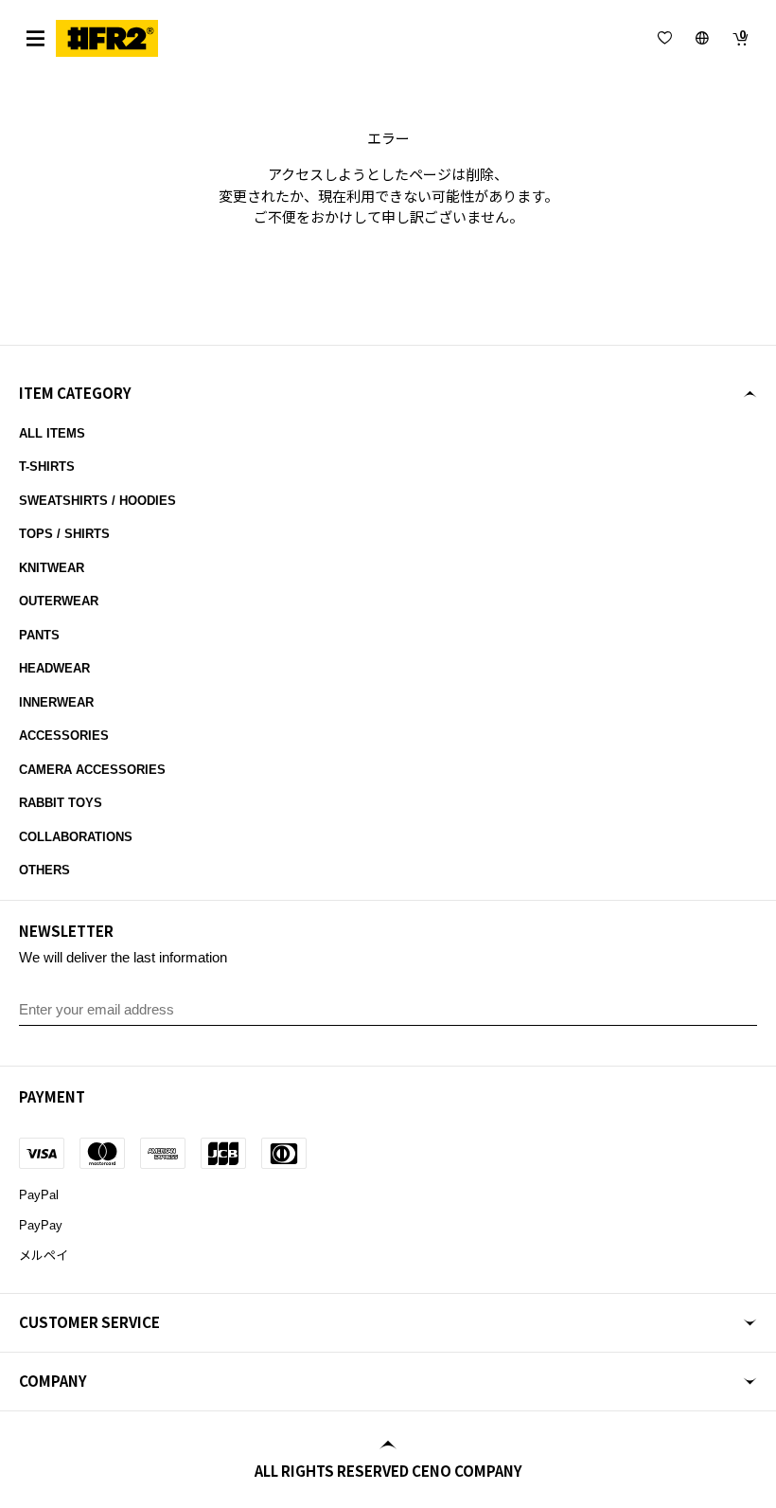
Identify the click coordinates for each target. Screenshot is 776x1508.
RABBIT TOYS (60, 803)
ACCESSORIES (64, 735)
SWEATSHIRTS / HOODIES (97, 501)
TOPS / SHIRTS (64, 534)
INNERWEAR (56, 702)
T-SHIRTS (47, 466)
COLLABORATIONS (75, 837)
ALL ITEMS (52, 433)
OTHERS (44, 870)
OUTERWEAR (58, 601)
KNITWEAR (51, 568)
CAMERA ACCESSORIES (92, 770)
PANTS (39, 635)
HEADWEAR (54, 668)
